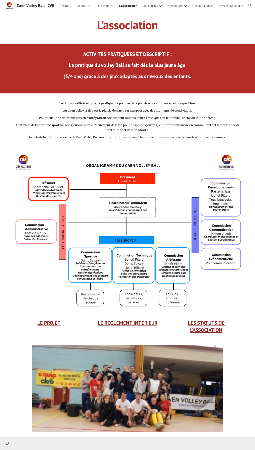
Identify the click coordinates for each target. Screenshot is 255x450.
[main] (127, 25)
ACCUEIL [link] (66, 6)
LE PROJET (49, 323)
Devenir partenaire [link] (231, 6)
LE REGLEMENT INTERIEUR (127, 323)
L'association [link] (128, 6)
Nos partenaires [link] (202, 6)
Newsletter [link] (175, 6)
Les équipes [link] (150, 6)
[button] (250, 5)
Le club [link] (81, 6)
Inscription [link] (103, 6)
